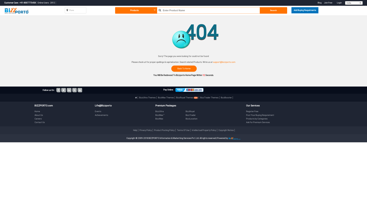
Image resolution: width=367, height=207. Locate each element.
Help (135, 130)
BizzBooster (226, 97)
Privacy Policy (145, 130)
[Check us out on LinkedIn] (69, 90)
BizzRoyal (190, 111)
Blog (320, 2)
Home (37, 111)
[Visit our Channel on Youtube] (80, 90)
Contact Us (40, 122)
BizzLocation (191, 118)
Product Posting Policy (164, 130)
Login (339, 2)
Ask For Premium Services (258, 122)
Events (98, 111)
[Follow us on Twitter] (63, 90)
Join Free (328, 2)
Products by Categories (257, 118)
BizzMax (159, 115)
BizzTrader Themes (209, 97)
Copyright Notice (226, 130)
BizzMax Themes (166, 97)
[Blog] (74, 90)
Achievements (101, 115)
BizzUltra (159, 111)
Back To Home (184, 68)
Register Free (252, 111)
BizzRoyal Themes (185, 97)
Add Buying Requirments (305, 10)
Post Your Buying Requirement (260, 115)
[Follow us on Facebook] (58, 90)
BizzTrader (191, 115)
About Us (39, 115)
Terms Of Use (183, 130)
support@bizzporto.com (224, 62)
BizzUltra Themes (147, 97)
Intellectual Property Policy (204, 130)
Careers (38, 118)
